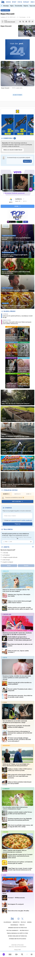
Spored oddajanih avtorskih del (17, 936)
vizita (5, 657)
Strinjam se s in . (18, 520)
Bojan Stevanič (17, 94)
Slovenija (6, 5)
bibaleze (6, 571)
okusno (5, 832)
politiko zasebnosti (27, 520)
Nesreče (6, 494)
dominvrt (6, 788)
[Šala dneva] (30, 541)
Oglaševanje (7, 922)
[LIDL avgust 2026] (17, 111)
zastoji (17, 494)
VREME (16, 206)
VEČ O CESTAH (16, 501)
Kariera (29, 922)
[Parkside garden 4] (20, 124)
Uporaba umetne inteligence (17, 938)
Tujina (12, 5)
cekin (5, 702)
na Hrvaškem (6, 555)
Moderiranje (14, 925)
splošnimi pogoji (15, 520)
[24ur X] (22, 918)
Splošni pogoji (24, 930)
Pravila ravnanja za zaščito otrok (17, 933)
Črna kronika (18, 5)
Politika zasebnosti (12, 930)
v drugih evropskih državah (9, 557)
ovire (28, 494)
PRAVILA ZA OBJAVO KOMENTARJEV (12, 149)
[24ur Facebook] (18, 918)
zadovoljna (7, 614)
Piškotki (22, 925)
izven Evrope (6, 559)
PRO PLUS (23, 922)
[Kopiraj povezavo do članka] (32, 21)
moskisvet (6, 745)
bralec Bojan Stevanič (9, 21)
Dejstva (26, 5)
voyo (4, 875)
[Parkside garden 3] (7, 124)
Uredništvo (16, 922)
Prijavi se (26, 161)
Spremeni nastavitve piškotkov (17, 927)
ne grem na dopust (7, 562)
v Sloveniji (5, 552)
